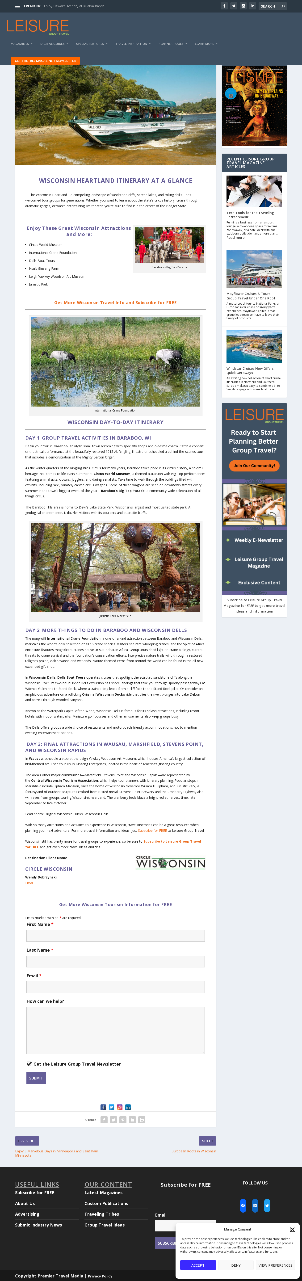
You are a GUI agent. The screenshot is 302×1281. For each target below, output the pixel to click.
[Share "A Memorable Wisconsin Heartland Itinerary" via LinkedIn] (132, 1120)
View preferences (275, 1265)
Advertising (27, 1214)
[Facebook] (103, 1107)
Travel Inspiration (131, 44)
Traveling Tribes (101, 1214)
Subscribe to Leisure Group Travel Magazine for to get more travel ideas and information (254, 605)
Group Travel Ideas (104, 1225)
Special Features (90, 44)
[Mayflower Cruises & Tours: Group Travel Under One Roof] (254, 269)
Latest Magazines (103, 1192)
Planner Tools (171, 44)
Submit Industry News (38, 1225)
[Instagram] (120, 1107)
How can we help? (45, 1001)
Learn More (204, 44)
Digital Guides (52, 44)
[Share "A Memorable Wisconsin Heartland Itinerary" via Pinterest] (123, 1120)
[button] (292, 1229)
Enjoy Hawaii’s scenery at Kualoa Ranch (74, 6)
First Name (40, 924)
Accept (198, 1265)
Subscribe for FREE (152, 830)
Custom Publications (106, 1203)
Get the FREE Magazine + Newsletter (45, 61)
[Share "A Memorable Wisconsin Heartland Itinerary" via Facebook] (104, 1120)
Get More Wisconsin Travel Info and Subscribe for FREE (115, 302)
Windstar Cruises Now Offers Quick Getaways (249, 370)
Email (29, 883)
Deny (236, 1265)
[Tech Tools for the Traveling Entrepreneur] (254, 192)
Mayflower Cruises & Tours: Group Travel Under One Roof (250, 295)
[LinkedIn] (128, 1107)
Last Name (39, 950)
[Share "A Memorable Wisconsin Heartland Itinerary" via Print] (142, 1120)
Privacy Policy (100, 1276)
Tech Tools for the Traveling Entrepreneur (250, 214)
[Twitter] (111, 1107)
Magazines (20, 44)
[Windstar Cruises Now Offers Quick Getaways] (254, 347)
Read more (235, 237)
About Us (25, 1203)
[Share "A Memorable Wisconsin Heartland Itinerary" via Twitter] (113, 1120)
